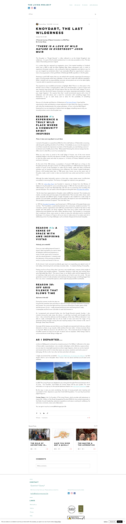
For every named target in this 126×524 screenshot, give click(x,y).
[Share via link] (47, 413)
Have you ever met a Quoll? (62, 444)
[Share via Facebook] (36, 413)
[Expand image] (45, 371)
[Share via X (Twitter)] (40, 413)
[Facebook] (35, 8)
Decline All (112, 521)
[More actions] (89, 24)
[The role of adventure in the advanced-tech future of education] (39, 434)
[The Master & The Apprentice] (86, 434)
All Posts (31, 14)
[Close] (124, 521)
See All (95, 426)
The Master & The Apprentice (86, 444)
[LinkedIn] (29, 8)
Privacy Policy (57, 521)
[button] (95, 14)
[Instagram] (32, 8)
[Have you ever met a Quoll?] (63, 434)
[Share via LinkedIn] (44, 413)
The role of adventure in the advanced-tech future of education (39, 444)
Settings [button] (106, 521)
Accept (119, 521)
